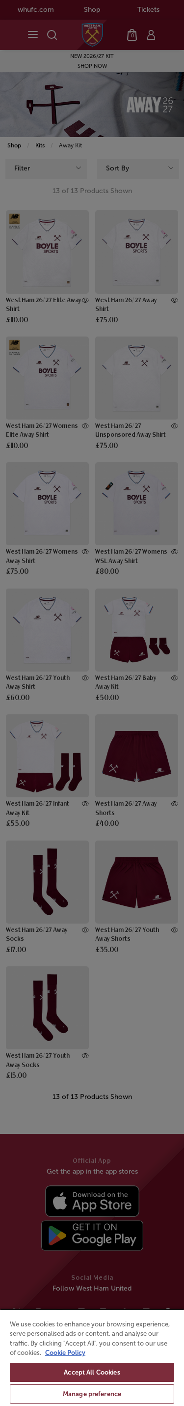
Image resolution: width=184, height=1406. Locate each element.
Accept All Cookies (92, 1372)
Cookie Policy (65, 1352)
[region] (92, 1357)
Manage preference (92, 1394)
